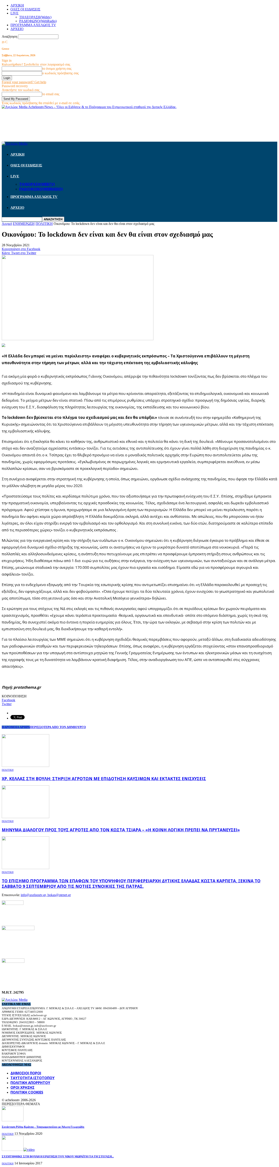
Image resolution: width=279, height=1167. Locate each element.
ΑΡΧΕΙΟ (17, 29)
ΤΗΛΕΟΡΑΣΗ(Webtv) (35, 17)
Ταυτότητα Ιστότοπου (32, 1077)
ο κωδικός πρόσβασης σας (60, 73)
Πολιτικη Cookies (26, 1092)
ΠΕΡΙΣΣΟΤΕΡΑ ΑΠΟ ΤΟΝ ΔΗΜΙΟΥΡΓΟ (58, 727)
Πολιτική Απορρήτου (30, 1082)
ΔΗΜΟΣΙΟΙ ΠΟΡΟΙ (25, 1073)
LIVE (14, 13)
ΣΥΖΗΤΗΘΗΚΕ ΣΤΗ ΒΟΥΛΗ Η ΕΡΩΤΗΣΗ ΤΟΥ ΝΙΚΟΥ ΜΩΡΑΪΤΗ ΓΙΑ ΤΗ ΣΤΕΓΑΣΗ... (58, 1156)
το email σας (50, 94)
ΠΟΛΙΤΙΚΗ (8, 770)
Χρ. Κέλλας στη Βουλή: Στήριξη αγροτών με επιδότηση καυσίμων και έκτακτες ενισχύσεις (104, 778)
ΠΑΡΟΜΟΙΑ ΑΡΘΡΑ (16, 727)
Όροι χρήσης (22, 1087)
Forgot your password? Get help (24, 82)
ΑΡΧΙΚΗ (17, 5)
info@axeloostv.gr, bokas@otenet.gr (46, 895)
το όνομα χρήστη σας (56, 68)
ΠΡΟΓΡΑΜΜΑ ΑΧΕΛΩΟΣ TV (33, 25)
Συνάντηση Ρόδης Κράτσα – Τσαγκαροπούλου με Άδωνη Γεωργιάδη (43, 1126)
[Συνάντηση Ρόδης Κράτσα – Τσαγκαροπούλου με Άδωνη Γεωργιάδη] (13, 1120)
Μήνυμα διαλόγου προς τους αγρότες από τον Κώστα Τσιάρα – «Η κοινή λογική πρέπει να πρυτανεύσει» (121, 829)
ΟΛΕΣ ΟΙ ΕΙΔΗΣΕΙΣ (25, 9)
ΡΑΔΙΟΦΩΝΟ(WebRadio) (38, 21)
